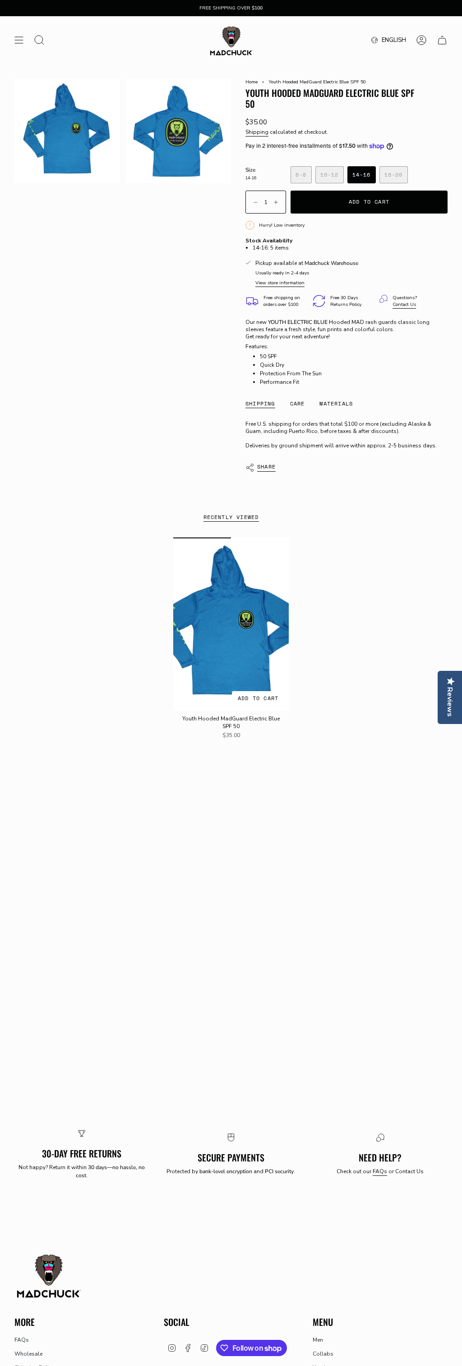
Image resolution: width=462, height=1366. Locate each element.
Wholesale (28, 1353)
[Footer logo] (48, 1275)
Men (318, 1339)
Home (251, 81)
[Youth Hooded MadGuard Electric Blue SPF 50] (231, 623)
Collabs (323, 1353)
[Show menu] (19, 40)
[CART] (442, 40)
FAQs (380, 1171)
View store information (280, 282)
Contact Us (404, 304)
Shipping (256, 132)
